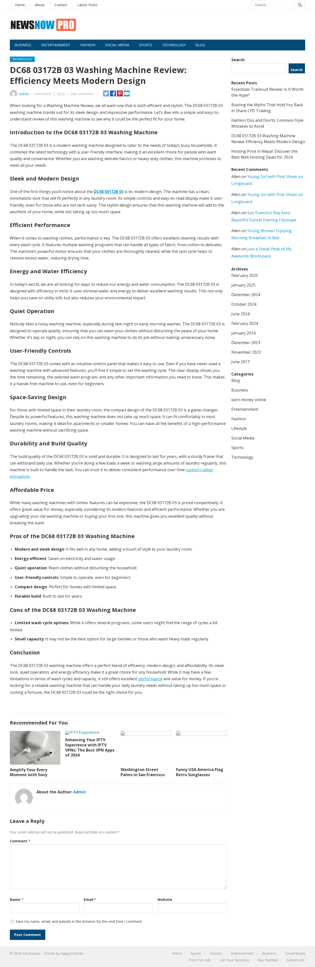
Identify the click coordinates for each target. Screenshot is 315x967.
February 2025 (244, 275)
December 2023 (245, 342)
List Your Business (234, 960)
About (40, 4)
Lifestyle (239, 428)
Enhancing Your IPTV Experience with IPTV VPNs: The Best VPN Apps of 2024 (89, 747)
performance (150, 678)
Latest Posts (87, 4)
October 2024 (243, 304)
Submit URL (295, 960)
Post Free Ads (200, 960)
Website (165, 899)
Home (20, 4)
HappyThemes (72, 953)
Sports (145, 45)
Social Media (117, 45)
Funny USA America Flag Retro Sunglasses (199, 772)
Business (23, 45)
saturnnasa (31, 953)
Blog (200, 45)
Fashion (87, 45)
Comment (20, 841)
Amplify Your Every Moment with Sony (28, 772)
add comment (82, 93)
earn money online (248, 399)
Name (16, 899)
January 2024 (243, 333)
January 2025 (243, 285)
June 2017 (240, 361)
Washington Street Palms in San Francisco (143, 772)
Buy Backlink (268, 960)
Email (90, 899)
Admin (24, 93)
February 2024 (244, 323)
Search (238, 59)
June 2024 (240, 314)
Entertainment (55, 45)
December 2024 (245, 294)
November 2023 (246, 352)
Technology (174, 45)
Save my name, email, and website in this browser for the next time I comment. (79, 921)
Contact (61, 4)
